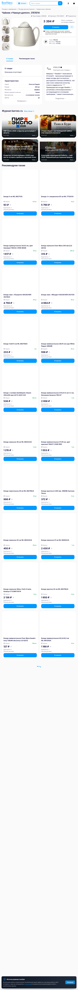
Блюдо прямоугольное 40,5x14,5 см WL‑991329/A (55, 639)
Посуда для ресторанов (26, 9)
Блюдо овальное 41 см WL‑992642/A (55, 540)
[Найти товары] (60, 3)
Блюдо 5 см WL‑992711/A (13, 196)
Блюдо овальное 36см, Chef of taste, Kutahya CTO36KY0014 (17, 590)
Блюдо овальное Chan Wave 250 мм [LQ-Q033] (56, 247)
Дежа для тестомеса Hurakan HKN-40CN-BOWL (57, 837)
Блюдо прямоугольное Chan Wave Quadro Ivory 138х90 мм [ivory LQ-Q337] (19, 639)
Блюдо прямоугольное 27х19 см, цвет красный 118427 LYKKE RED (55, 443)
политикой (28, 984)
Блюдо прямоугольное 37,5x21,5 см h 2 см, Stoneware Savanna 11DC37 (57, 394)
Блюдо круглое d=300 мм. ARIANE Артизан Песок (57, 492)
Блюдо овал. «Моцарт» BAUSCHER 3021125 (57, 295)
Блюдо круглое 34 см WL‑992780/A (54, 589)
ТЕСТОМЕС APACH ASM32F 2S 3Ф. (17, 836)
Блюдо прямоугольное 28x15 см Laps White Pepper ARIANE (57, 345)
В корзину (55, 27)
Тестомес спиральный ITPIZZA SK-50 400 (57, 885)
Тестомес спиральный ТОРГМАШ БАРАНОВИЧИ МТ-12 (16, 739)
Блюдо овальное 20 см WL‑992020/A (18, 540)
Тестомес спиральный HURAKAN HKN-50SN (18, 887)
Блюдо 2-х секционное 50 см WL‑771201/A (57, 196)
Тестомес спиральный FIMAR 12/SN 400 (19, 787)
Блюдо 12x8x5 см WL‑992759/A (15, 344)
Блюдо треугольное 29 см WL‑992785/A (19, 491)
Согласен (70, 982)
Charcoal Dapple (34, 84)
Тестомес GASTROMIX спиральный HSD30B (17, 936)
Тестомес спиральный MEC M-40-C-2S (56, 787)
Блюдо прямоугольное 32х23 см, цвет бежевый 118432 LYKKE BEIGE (18, 247)
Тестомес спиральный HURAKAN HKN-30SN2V (56, 739)
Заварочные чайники (43, 9)
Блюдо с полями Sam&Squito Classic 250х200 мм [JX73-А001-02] (17, 394)
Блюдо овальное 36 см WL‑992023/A (18, 442)
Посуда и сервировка (9, 9)
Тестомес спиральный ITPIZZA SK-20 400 (57, 689)
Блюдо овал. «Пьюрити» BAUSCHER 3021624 (17, 296)
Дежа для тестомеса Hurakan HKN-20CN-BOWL (19, 690)
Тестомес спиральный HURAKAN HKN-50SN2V (56, 936)
